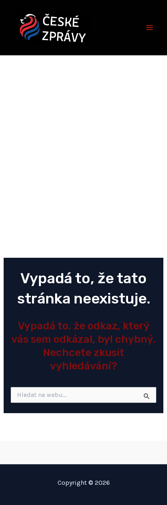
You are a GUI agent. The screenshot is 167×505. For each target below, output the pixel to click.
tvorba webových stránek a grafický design (83, 450)
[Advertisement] (83, 142)
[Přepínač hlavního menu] (150, 27)
